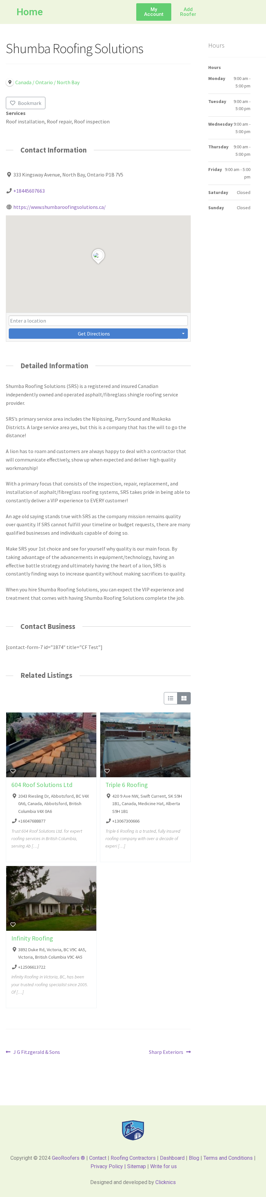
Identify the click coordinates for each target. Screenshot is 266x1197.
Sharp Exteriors (166, 1051)
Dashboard (172, 1158)
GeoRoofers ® (68, 1158)
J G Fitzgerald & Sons (36, 1051)
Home (30, 11)
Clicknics (165, 1182)
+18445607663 (29, 191)
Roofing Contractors (133, 1158)
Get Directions (94, 333)
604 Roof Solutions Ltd (42, 785)
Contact (97, 1158)
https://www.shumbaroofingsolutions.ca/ (59, 207)
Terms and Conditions (228, 1158)
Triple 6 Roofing (126, 785)
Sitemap (137, 1166)
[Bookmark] (13, 771)
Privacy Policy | (109, 1166)
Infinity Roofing (32, 938)
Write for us (163, 1166)
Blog (194, 1158)
